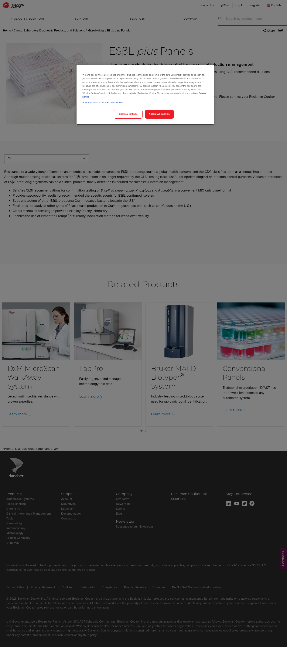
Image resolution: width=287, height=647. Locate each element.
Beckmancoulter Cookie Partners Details (102, 102)
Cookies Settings (128, 114)
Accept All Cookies (159, 114)
